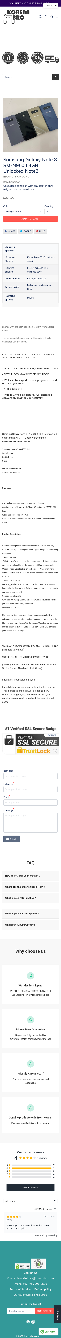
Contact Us (30, 1272)
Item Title (8, 770)
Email (6, 797)
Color (6, 206)
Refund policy (43, 1289)
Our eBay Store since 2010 (30, 1294)
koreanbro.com (32, 1336)
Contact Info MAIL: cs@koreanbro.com (30, 1278)
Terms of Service (20, 1289)
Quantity (49, 206)
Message (8, 810)
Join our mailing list (30, 1304)
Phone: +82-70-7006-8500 (30, 1283)
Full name (8, 783)
